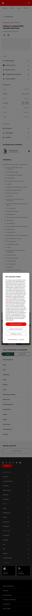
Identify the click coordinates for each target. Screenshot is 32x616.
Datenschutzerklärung (13, 339)
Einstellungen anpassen (16, 334)
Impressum (21, 339)
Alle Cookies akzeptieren (16, 324)
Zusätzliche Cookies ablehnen (16, 329)
